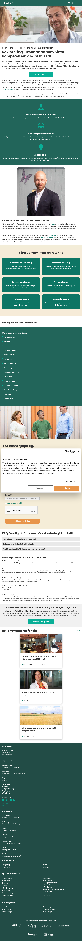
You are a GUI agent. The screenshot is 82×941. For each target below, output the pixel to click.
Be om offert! (41, 74)
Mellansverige (47, 907)
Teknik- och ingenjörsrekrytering (53, 889)
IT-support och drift (11, 385)
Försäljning (8, 359)
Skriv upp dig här (41, 621)
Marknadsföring (10, 355)
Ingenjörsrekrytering (11, 372)
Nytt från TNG (27, 700)
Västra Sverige (7, 909)
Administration (9, 337)
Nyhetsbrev (6, 784)
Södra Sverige (7, 912)
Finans (4, 885)
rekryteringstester (47, 237)
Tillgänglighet (7, 791)
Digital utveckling (10, 390)
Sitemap (5, 786)
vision (53, 224)
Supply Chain (48, 896)
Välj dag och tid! (7, 761)
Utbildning (46, 867)
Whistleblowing (7, 793)
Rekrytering (6, 865)
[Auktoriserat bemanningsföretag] (3, 805)
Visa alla (76, 631)
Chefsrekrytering (10, 368)
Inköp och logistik (10, 381)
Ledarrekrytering (28, 664)
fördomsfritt (52, 235)
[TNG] (9, 3)
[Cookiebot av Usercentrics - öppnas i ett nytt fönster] (66, 451)
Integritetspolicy (8, 789)
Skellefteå (5, 854)
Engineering (48, 891)
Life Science (8, 399)
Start (3, 8)
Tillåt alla (67, 488)
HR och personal (10, 363)
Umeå (4, 847)
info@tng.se (6, 752)
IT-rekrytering (47, 880)
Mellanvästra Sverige (50, 909)
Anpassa (39, 488)
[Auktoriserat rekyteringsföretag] (7, 805)
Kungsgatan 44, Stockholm (11, 767)
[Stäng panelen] (79, 451)
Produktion (8, 377)
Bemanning (6, 867)
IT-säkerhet (8, 394)
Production (47, 894)
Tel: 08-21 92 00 (7, 754)
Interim (45, 865)
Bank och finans (10, 350)
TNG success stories (39, 664)
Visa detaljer (70, 481)
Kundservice (8, 346)
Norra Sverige (47, 912)
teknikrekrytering (7, 89)
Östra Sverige (6, 907)
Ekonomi (7, 341)
